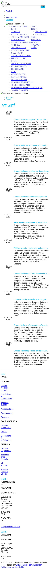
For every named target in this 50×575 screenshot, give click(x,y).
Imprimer (9, 97)
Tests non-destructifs (19, 66)
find (43, 7)
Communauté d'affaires (19, 90)
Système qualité (16, 45)
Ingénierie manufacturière (20, 50)
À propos (34, 26)
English (9, 11)
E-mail (8, 99)
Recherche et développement (21, 85)
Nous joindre (11, 17)
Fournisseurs (36, 39)
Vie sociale (4, 464)
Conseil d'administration (20, 37)
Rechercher (6, 4)
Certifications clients (18, 47)
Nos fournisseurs (17, 69)
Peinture (14, 61)
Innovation (34, 42)
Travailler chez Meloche (5, 457)
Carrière (34, 47)
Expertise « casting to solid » (21, 55)
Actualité (9, 20)
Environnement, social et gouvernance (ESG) (27, 87)
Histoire (14, 29)
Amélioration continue (19, 79)
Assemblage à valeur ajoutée (21, 63)
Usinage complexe (17, 53)
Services (34, 37)
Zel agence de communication (29, 565)
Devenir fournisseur (18, 74)
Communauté (35, 45)
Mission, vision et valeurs (4, 472)
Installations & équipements (21, 42)
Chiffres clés (15, 31)
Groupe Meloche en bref (19, 26)
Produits (34, 29)
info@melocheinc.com (10, 527)
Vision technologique (19, 77)
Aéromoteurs (40, 34)
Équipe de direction (18, 39)
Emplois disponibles (6, 449)
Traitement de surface (18, 58)
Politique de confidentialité (12, 567)
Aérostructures (41, 31)
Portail (13, 71)
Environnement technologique (22, 82)
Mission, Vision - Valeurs (19, 34)
